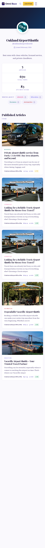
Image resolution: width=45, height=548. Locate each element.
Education (35, 97)
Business (14, 102)
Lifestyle (21, 97)
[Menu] (36, 4)
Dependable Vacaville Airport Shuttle (22, 311)
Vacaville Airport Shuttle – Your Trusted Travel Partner (19, 362)
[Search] (20, 4)
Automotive (29, 102)
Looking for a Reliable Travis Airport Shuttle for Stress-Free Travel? (22, 209)
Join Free (28, 4)
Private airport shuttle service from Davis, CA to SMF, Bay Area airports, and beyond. (21, 155)
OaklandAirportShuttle (13, 171)
